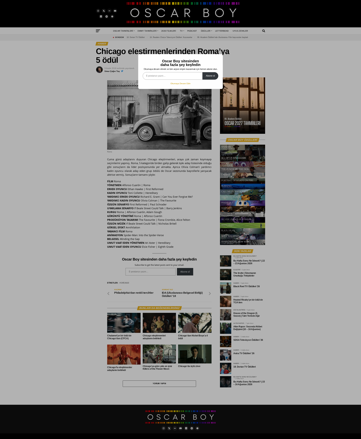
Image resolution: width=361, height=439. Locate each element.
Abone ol (210, 76)
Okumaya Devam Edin (180, 83)
